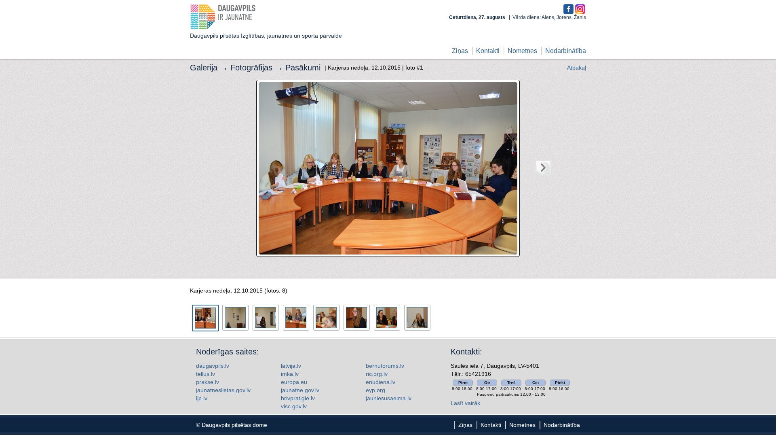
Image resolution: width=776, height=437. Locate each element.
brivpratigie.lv (298, 398)
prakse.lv (207, 382)
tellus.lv (205, 374)
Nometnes (522, 50)
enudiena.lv (380, 382)
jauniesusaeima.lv (388, 398)
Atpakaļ (576, 67)
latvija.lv (291, 366)
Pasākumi (303, 67)
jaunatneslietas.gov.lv (223, 390)
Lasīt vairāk (465, 403)
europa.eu (294, 382)
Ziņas (460, 50)
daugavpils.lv (212, 366)
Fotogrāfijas (251, 67)
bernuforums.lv (385, 366)
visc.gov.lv (294, 406)
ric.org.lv (377, 374)
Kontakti (488, 50)
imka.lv (290, 374)
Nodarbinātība (565, 50)
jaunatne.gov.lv (300, 390)
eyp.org (375, 390)
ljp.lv (201, 398)
